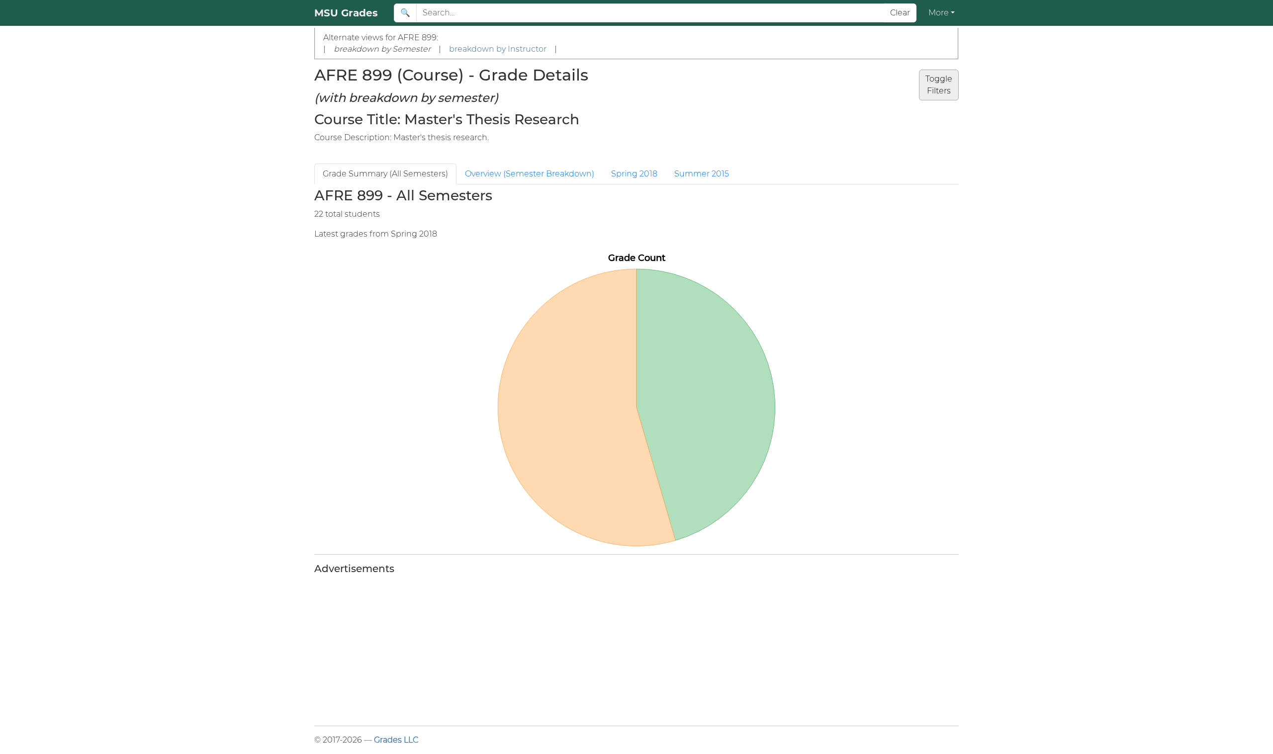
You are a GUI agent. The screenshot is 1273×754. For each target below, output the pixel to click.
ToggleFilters (938, 84)
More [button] (938, 12)
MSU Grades (346, 13)
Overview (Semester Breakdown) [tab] (529, 173)
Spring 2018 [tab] (634, 173)
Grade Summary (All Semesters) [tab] (385, 173)
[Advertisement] (612, 648)
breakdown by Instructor (497, 49)
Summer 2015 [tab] (701, 173)
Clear (900, 12)
